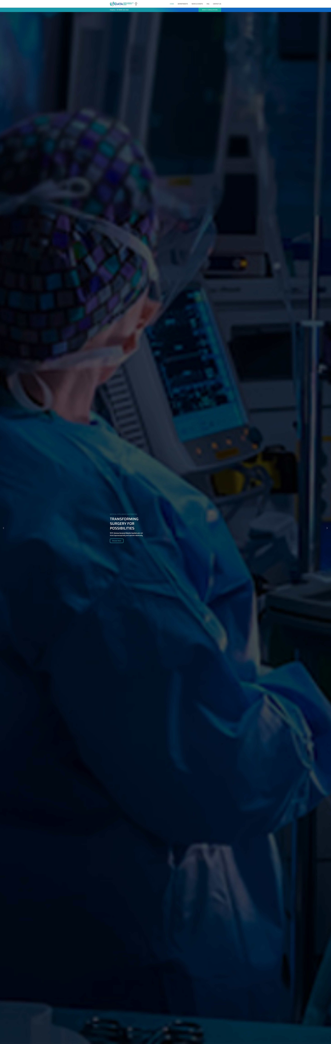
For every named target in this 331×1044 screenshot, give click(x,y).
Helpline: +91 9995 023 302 (119, 10)
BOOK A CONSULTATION (209, 10)
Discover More (116, 547)
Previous (3, 528)
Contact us (217, 4)
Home (172, 4)
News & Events (197, 4)
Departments (183, 4)
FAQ (208, 4)
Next (327, 528)
